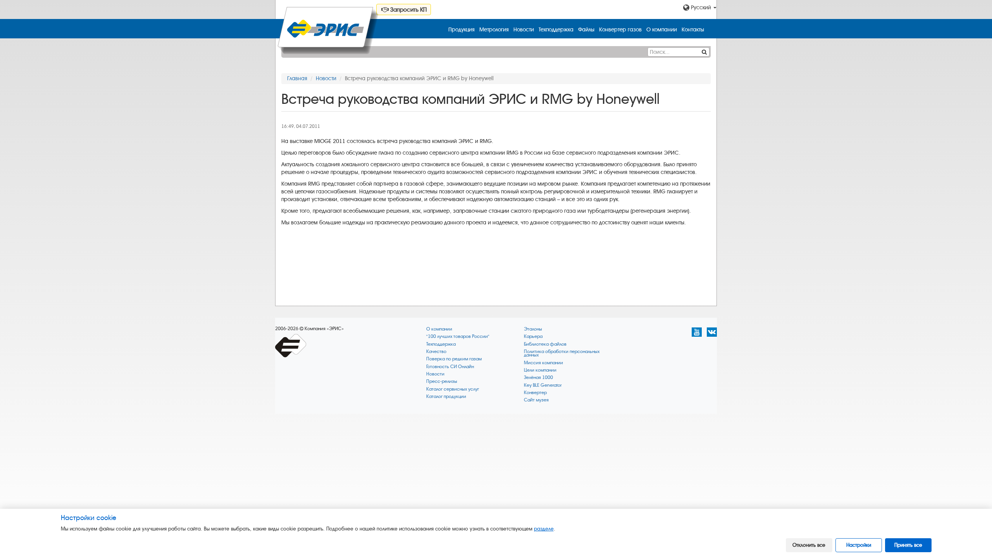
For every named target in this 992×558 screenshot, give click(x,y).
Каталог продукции (446, 396)
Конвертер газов (620, 29)
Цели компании (540, 370)
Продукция (461, 29)
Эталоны (533, 329)
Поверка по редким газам (454, 359)
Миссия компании (543, 363)
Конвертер (535, 392)
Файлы (586, 29)
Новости (523, 29)
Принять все (908, 545)
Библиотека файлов (545, 344)
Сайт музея (536, 400)
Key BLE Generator (542, 385)
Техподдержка (556, 29)
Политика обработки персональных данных (561, 353)
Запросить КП (408, 9)
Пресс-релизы (441, 381)
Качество (436, 351)
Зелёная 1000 (538, 377)
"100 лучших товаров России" (457, 336)
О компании (661, 29)
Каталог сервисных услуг (452, 389)
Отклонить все (808, 545)
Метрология (494, 29)
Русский (701, 7)
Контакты (693, 29)
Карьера (533, 336)
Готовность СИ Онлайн (450, 367)
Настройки (858, 545)
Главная (297, 78)
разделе (544, 529)
